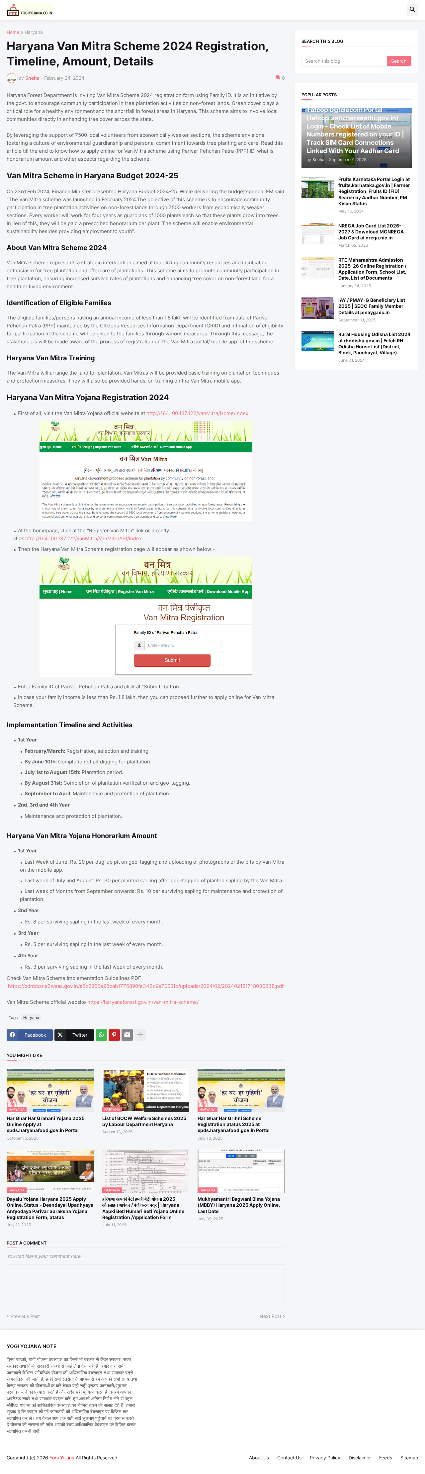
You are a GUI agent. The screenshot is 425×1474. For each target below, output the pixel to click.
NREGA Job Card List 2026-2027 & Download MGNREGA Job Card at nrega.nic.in (371, 231)
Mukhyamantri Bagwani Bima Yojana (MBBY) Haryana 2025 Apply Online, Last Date (239, 1205)
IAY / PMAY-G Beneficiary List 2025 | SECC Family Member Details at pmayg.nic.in (371, 306)
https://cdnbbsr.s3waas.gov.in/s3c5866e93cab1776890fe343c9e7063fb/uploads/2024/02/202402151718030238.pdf (146, 986)
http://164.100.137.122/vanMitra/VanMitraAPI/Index (83, 538)
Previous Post (25, 1316)
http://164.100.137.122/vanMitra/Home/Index (197, 413)
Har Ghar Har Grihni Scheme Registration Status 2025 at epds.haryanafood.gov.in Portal (234, 1124)
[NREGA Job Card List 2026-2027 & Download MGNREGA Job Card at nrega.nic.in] (317, 233)
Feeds (385, 1457)
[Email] (127, 1035)
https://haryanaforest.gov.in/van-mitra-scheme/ (143, 1002)
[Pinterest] (114, 1035)
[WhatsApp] (101, 1035)
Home (13, 32)
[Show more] (140, 1035)
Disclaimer (360, 1457)
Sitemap (409, 1457)
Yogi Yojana (61, 1457)
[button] (412, 10)
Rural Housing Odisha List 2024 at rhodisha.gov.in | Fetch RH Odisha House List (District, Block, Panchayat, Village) (374, 343)
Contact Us (289, 1457)
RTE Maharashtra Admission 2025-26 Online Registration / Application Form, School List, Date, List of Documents (372, 269)
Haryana (34, 32)
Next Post (270, 1316)
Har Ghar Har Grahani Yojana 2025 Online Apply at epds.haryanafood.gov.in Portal (46, 1124)
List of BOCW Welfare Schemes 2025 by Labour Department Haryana (144, 1121)
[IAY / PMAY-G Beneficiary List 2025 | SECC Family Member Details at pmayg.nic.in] (317, 308)
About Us (259, 1457)
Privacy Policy (325, 1457)
